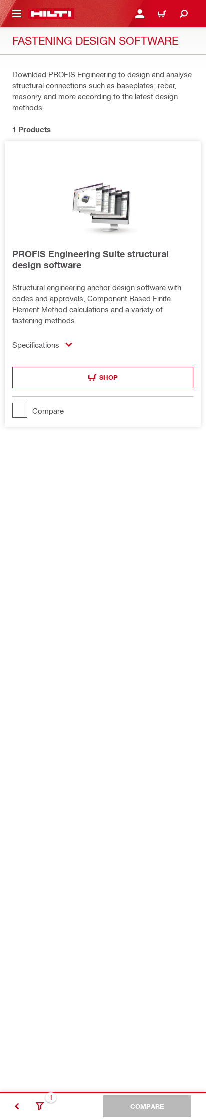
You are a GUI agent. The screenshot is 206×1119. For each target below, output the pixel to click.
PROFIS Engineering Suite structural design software (90, 259)
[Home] (51, 13)
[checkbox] (103, 410)
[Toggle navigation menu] (17, 14)
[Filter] (40, 1106)
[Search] (184, 14)
